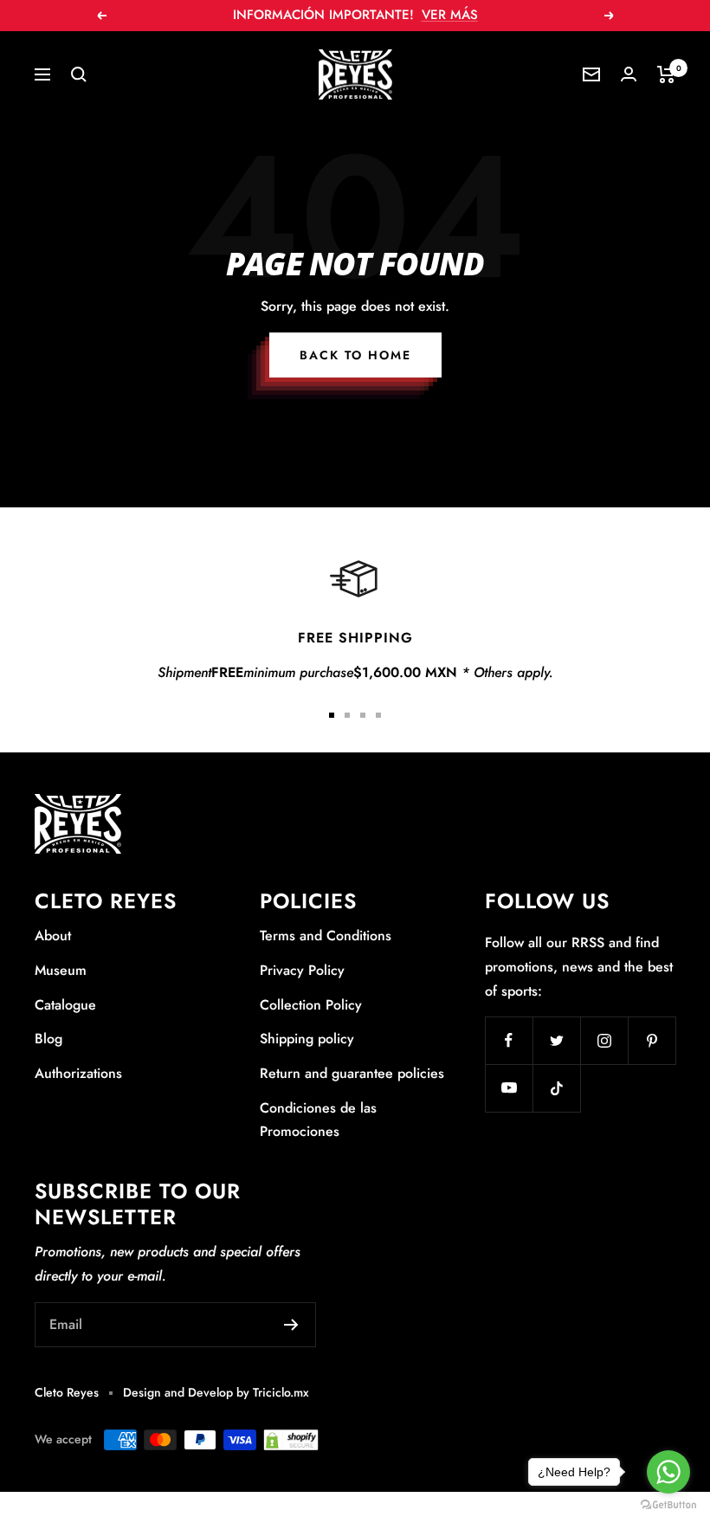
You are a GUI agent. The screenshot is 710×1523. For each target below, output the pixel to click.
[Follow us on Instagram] (604, 1040)
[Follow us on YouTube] (508, 1088)
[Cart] (666, 74)
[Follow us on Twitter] (556, 1040)
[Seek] (79, 74)
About (53, 935)
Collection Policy (311, 1005)
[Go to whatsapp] (668, 1472)
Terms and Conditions (325, 935)
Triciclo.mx (281, 1392)
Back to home (355, 355)
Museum (61, 970)
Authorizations (78, 1073)
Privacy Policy (302, 970)
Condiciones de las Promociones (318, 1120)
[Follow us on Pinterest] (651, 1040)
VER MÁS (450, 14)
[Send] (291, 1325)
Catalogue (65, 1005)
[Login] (628, 74)
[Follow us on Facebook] (508, 1040)
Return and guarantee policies (352, 1073)
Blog (48, 1039)
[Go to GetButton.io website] (668, 1505)
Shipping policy (307, 1039)
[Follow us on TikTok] (556, 1088)
